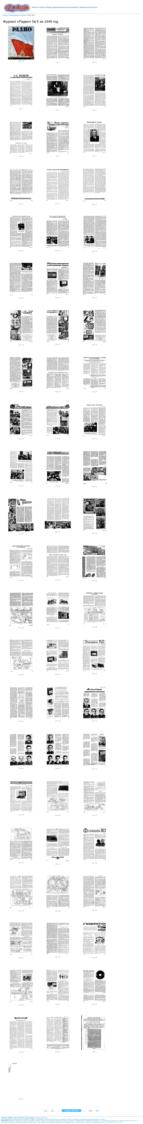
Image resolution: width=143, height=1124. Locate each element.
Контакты (93, 7)
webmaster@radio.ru (42, 1118)
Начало (35, 7)
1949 (29, 15)
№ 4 (52, 1111)
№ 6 (90, 1111)
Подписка (84, 7)
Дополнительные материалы (65, 7)
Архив (42, 7)
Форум (49, 7)
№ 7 (97, 1111)
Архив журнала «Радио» (17, 15)
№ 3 (45, 1111)
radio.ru (5, 15)
